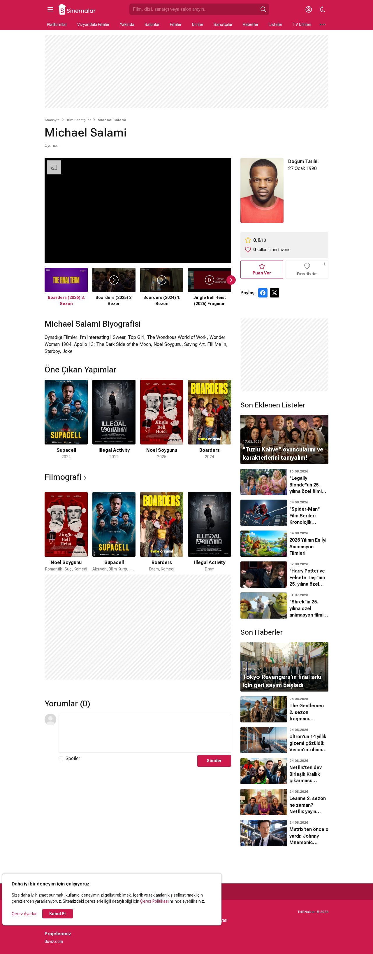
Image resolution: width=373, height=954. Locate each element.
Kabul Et (57, 913)
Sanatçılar (223, 24)
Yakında (127, 24)
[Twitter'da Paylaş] (274, 292)
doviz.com (54, 941)
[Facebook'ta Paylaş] (263, 292)
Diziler (197, 24)
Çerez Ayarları (25, 913)
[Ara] (263, 9)
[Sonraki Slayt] (231, 280)
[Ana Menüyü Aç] (50, 9)
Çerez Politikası (154, 901)
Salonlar (152, 24)
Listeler (275, 24)
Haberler (250, 24)
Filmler (176, 24)
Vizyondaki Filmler (93, 24)
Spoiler (73, 758)
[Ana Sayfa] (77, 9)
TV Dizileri (302, 24)
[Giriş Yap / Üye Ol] (308, 9)
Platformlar (57, 24)
